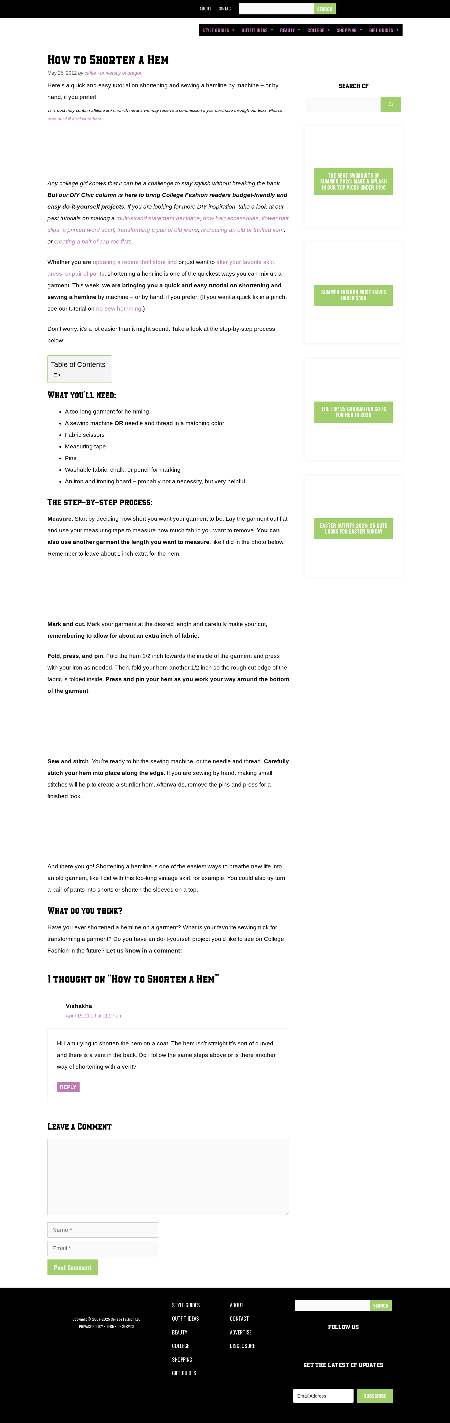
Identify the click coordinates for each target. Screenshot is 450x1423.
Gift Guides (381, 30)
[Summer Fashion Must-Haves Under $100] (354, 338)
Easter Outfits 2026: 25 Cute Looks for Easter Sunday (353, 528)
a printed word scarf (88, 230)
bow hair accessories (231, 218)
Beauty (287, 30)
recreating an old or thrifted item (242, 230)
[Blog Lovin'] (400, 9)
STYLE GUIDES (186, 1305)
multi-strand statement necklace (158, 218)
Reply (68, 1087)
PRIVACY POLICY (91, 1326)
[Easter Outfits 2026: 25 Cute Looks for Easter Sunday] (354, 571)
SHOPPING (182, 1359)
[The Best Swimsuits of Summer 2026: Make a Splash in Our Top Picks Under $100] (354, 221)
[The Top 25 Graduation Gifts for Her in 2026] (354, 455)
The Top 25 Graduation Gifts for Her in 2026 (353, 411)
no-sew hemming (118, 308)
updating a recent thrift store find (135, 262)
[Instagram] (372, 9)
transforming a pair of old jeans (157, 230)
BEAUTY (179, 1332)
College (315, 30)
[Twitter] (359, 9)
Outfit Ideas (255, 30)
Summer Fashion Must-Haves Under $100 (353, 295)
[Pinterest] (386, 9)
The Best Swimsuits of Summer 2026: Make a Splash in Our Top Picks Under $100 (353, 181)
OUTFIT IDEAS (185, 1318)
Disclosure (242, 1345)
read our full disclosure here (74, 118)
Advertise (241, 1332)
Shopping (347, 30)
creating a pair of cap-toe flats (93, 241)
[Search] (325, 9)
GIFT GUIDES (184, 1373)
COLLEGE (180, 1345)
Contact (225, 8)
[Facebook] (345, 9)
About (205, 8)
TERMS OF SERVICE (120, 1326)
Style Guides (215, 30)
